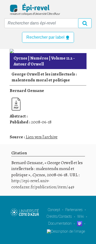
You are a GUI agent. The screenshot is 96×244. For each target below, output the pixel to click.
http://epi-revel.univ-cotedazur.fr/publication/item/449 (42, 184)
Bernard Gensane (27, 91)
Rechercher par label (46, 37)
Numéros (39, 58)
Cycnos (20, 58)
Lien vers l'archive (42, 137)
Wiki (80, 216)
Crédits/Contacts (59, 216)
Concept (54, 210)
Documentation (60, 223)
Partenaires (74, 210)
